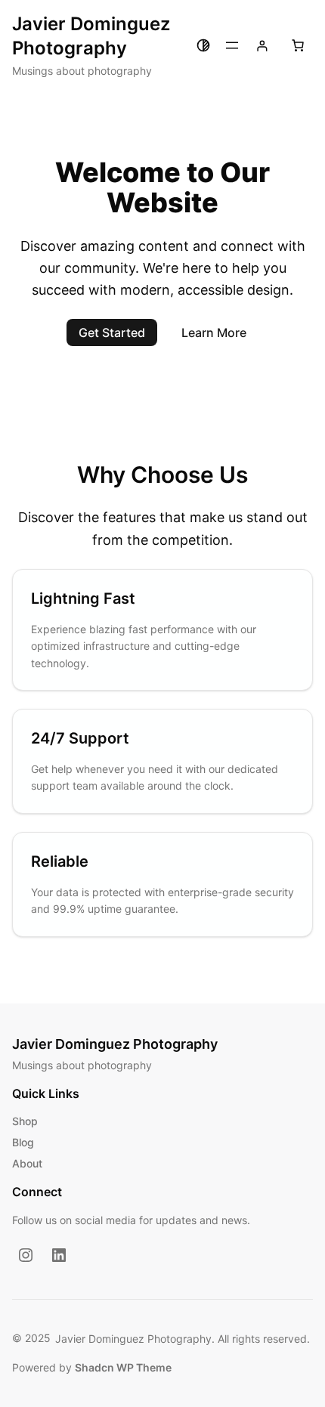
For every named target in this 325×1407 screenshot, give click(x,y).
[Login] (262, 45)
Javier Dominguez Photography (115, 1044)
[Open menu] (232, 45)
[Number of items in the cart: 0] (298, 45)
